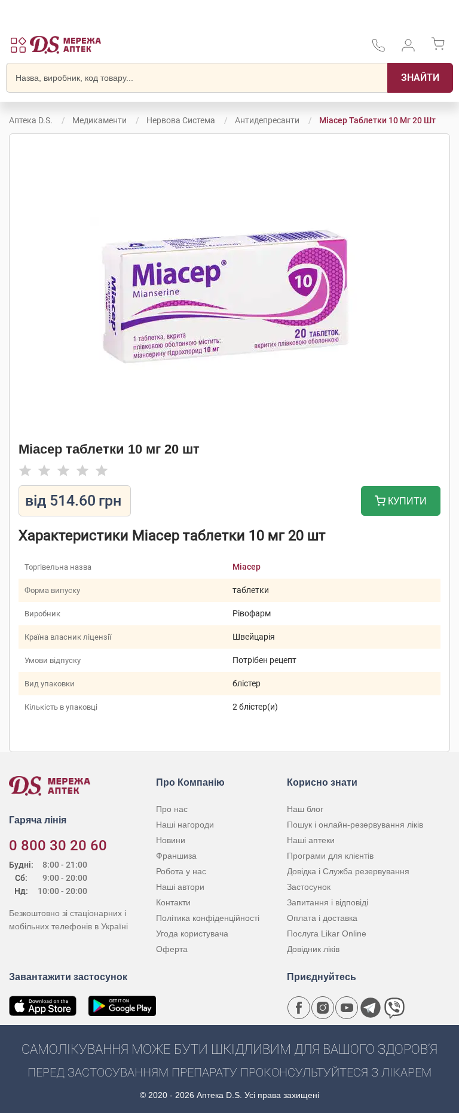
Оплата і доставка (322, 918)
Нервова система (180, 120)
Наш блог (305, 809)
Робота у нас (181, 871)
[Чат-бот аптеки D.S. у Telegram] (370, 1008)
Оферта (172, 949)
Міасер (246, 566)
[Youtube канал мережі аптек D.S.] (347, 1008)
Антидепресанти (267, 120)
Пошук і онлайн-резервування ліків (355, 824)
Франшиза (176, 855)
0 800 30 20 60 (58, 845)
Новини (170, 840)
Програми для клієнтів (330, 855)
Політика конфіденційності (207, 918)
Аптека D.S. (31, 120)
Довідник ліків (313, 949)
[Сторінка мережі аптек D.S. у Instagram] (323, 1008)
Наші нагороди (185, 824)
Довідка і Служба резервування (348, 871)
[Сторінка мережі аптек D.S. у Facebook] (299, 1008)
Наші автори (180, 887)
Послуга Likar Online (326, 933)
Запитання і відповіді (327, 902)
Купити (406, 501)
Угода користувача (192, 933)
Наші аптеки (311, 840)
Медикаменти (99, 120)
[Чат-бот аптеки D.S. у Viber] (394, 1008)
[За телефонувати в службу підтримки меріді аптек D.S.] (378, 49)
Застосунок (309, 887)
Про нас (172, 809)
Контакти (173, 902)
